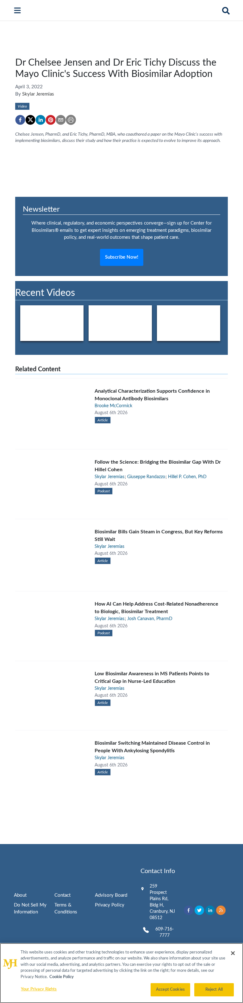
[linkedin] (40, 120)
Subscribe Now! (121, 257)
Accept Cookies (170, 990)
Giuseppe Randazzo (146, 477)
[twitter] (30, 120)
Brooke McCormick (113, 406)
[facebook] (20, 120)
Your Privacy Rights (39, 989)
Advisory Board (111, 895)
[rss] (221, 910)
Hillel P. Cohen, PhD (187, 477)
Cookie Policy (61, 977)
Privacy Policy (109, 905)
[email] (61, 120)
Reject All (214, 990)
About (20, 895)
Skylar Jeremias (38, 94)
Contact (62, 895)
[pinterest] (51, 120)
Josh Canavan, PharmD (149, 619)
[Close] (233, 953)
